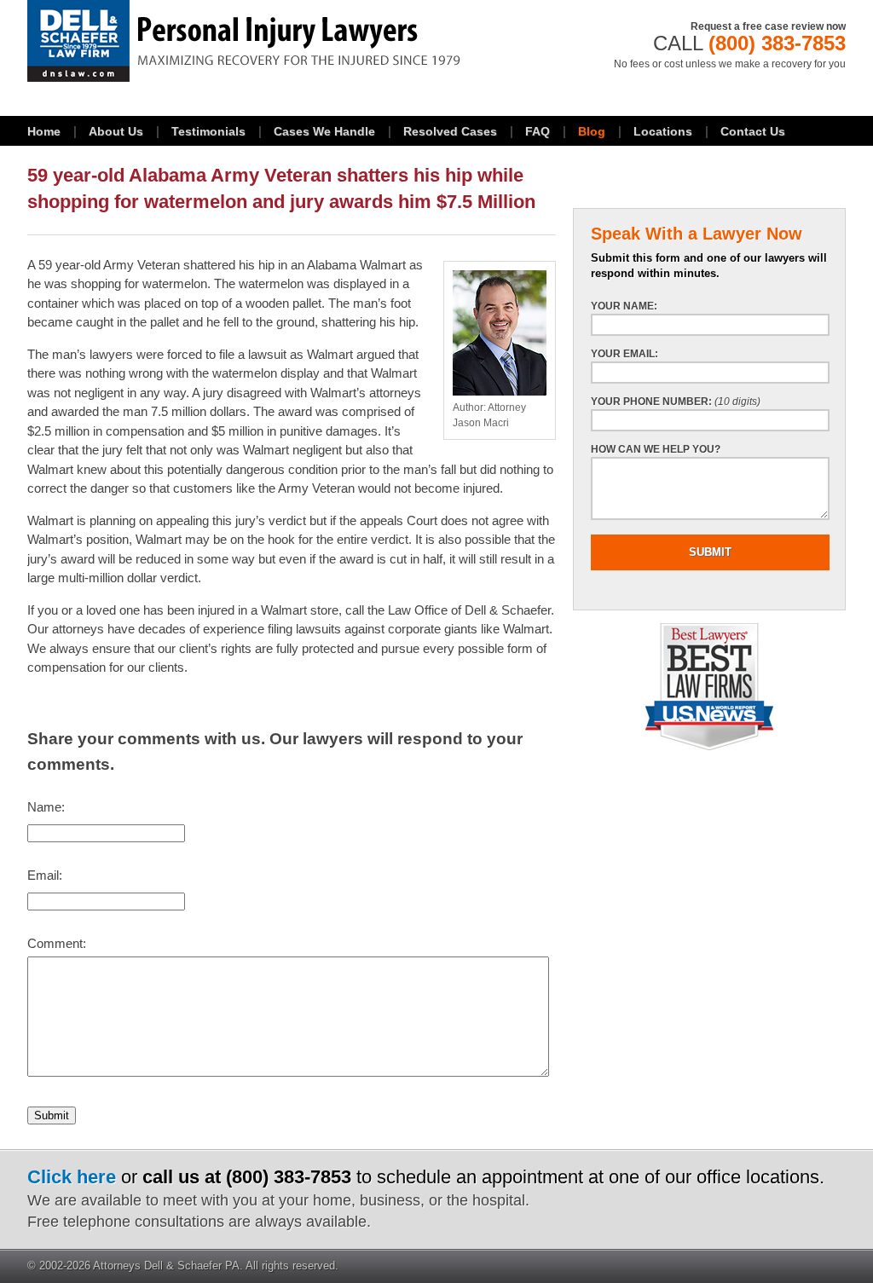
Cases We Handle (324, 131)
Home (44, 131)
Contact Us (752, 131)
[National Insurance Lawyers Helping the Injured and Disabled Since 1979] (291, 41)
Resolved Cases (450, 131)
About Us (116, 131)
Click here (71, 1177)
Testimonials (208, 131)
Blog (591, 131)
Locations (662, 131)
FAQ (537, 131)
